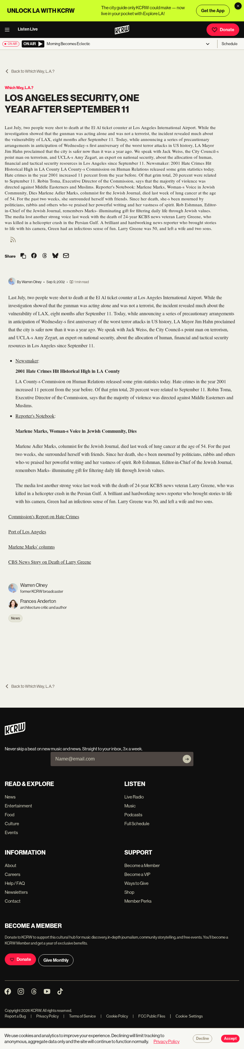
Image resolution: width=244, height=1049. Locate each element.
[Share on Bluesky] (55, 256)
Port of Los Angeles (27, 531)
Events (11, 832)
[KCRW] (15, 733)
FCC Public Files (149, 1016)
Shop (129, 892)
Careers (12, 874)
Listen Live (28, 29)
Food (9, 814)
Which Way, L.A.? (19, 87)
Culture (12, 823)
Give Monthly (55, 960)
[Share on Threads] (45, 256)
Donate (227, 29)
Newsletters (16, 892)
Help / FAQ (15, 883)
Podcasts (133, 814)
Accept (230, 1038)
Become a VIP (137, 874)
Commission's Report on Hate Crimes (43, 516)
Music (130, 805)
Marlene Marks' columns (31, 546)
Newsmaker (26, 360)
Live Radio (134, 796)
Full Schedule (136, 823)
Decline (202, 1038)
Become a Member (142, 865)
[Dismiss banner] (238, 5)
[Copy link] (23, 256)
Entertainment (18, 805)
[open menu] (8, 29)
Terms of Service (79, 1016)
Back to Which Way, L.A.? (32, 71)
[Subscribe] (187, 759)
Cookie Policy (114, 1016)
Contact (13, 901)
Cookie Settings (189, 1016)
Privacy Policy (45, 1016)
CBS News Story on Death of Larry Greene (49, 562)
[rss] (13, 241)
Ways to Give (136, 883)
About (10, 865)
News (15, 618)
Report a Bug (15, 1016)
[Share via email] (66, 256)
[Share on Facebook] (34, 256)
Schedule (229, 44)
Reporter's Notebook (34, 416)
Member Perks (137, 901)
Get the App (213, 10)
